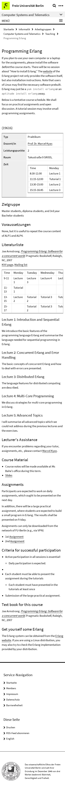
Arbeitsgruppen (43, 29)
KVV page (7, 265)
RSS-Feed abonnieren (17, 733)
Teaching (50, 33)
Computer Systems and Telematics (21, 33)
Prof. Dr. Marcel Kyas (40, 143)
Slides (8, 475)
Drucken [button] (10, 727)
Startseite (8, 29)
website (47, 71)
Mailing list (20, 265)
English (10, 738)
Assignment (16, 537)
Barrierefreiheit (14, 705)
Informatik (24, 29)
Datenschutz (13, 699)
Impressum (12, 694)
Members (11, 688)
